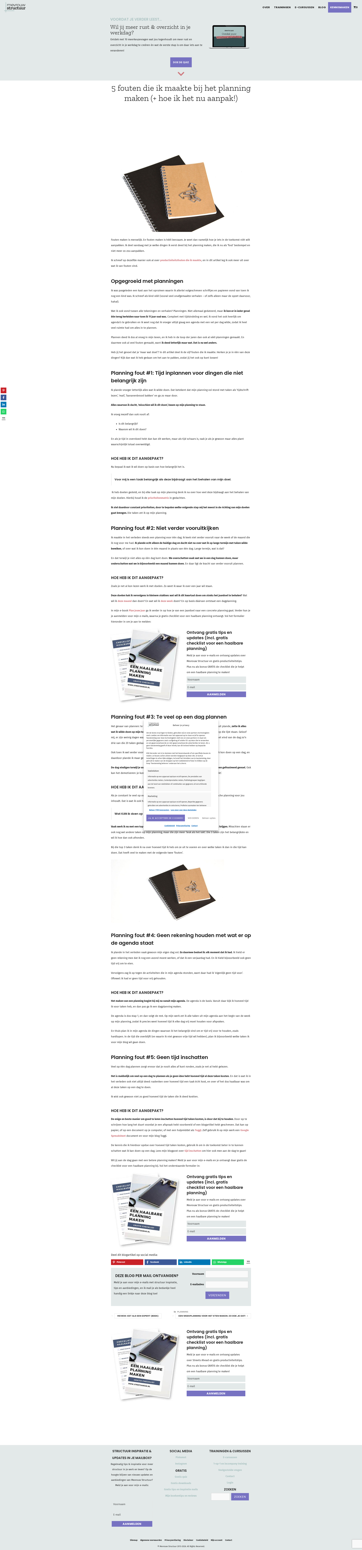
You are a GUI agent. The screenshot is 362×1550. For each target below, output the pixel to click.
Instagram (181, 1463)
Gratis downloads (181, 1483)
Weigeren (193, 817)
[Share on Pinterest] (3, 390)
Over (266, 7)
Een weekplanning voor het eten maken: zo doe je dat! (211, 1316)
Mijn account (216, 1540)
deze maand (125, 601)
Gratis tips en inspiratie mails (181, 1489)
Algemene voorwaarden (151, 1540)
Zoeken (240, 1497)
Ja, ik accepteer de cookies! (165, 817)
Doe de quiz (181, 62)
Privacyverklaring (183, 826)
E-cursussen (304, 7)
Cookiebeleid (169, 826)
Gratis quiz (181, 1476)
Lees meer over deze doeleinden (183, 810)
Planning (182, 1312)
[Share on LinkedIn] (3, 404)
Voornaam (198, 1273)
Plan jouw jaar (137, 610)
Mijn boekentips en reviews (181, 1495)
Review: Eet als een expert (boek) (138, 1316)
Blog (322, 7)
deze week (167, 601)
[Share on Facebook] (3, 397)
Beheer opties (209, 818)
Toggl (198, 1130)
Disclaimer (188, 1540)
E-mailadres (197, 1284)
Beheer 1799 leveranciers (159, 810)
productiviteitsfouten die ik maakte (180, 260)
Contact (194, 826)
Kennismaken (339, 7)
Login (230, 1482)
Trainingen (282, 7)
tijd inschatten (193, 1150)
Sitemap (133, 1540)
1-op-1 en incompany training (230, 1463)
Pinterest (181, 1457)
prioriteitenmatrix (158, 497)
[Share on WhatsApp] (3, 411)
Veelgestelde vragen (230, 1470)
